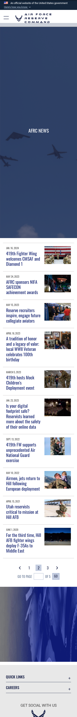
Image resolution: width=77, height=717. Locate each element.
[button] (18, 7)
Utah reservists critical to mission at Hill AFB (22, 511)
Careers (12, 687)
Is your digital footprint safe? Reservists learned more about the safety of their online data (23, 416)
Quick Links (15, 677)
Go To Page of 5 (34, 576)
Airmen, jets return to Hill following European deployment (23, 483)
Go (56, 576)
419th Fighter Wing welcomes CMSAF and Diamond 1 (23, 258)
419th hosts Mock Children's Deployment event (20, 382)
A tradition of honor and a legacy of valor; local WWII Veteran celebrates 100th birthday (22, 349)
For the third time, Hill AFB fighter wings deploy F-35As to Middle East (23, 543)
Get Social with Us (39, 705)
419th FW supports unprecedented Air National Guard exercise (21, 452)
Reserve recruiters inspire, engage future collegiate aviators (23, 315)
